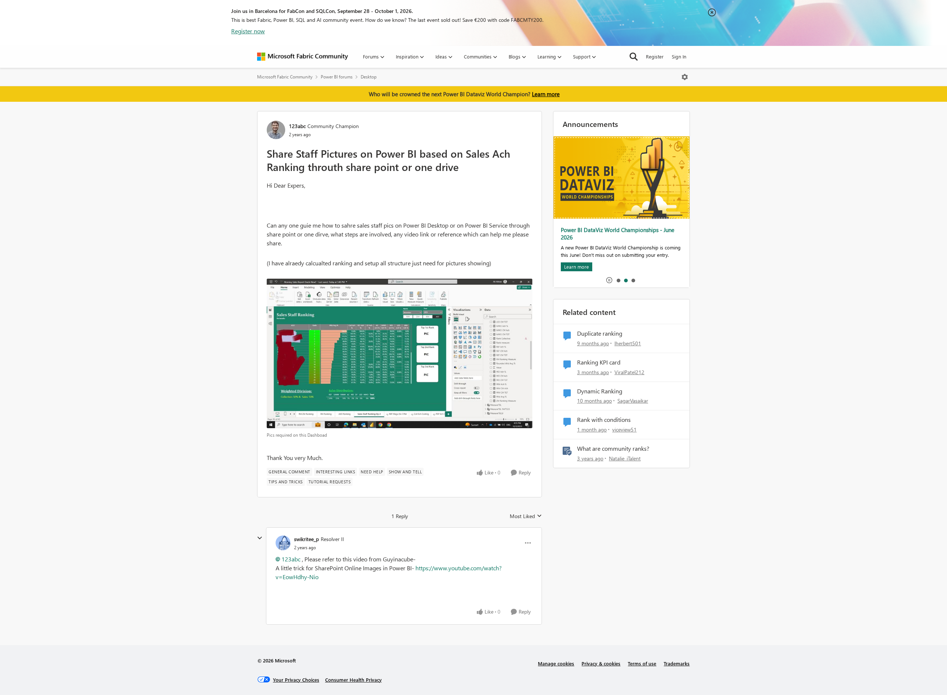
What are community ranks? (613, 448)
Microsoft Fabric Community (285, 77)
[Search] (633, 56)
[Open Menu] (685, 77)
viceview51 (624, 429)
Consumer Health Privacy (353, 679)
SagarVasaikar (632, 400)
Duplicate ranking (599, 333)
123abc (297, 126)
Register (655, 56)
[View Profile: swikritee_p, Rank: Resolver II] (283, 542)
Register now (248, 31)
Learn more (546, 94)
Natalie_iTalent (625, 458)
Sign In (679, 56)
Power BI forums (337, 77)
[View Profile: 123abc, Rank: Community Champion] (276, 130)
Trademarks (677, 663)
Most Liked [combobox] (526, 516)
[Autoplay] (609, 280)
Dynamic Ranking (599, 391)
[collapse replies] (259, 538)
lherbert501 (627, 343)
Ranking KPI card (598, 362)
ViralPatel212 (629, 372)
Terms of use (642, 663)
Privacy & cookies (601, 663)
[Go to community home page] (302, 57)
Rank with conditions (604, 419)
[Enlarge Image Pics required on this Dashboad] (399, 353)
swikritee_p (306, 539)
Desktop (369, 77)
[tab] (618, 280)
